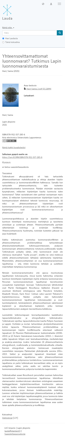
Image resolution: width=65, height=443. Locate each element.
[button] (43, 3)
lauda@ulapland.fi (12, 431)
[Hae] (60, 32)
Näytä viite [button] (7, 27)
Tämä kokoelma (12, 42)
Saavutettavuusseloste (15, 434)
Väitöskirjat (7, 418)
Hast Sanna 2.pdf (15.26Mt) (38, 88)
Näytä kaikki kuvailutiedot (13, 147)
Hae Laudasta (11, 38)
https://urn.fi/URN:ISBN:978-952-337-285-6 (22, 157)
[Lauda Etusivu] (13, 10)
